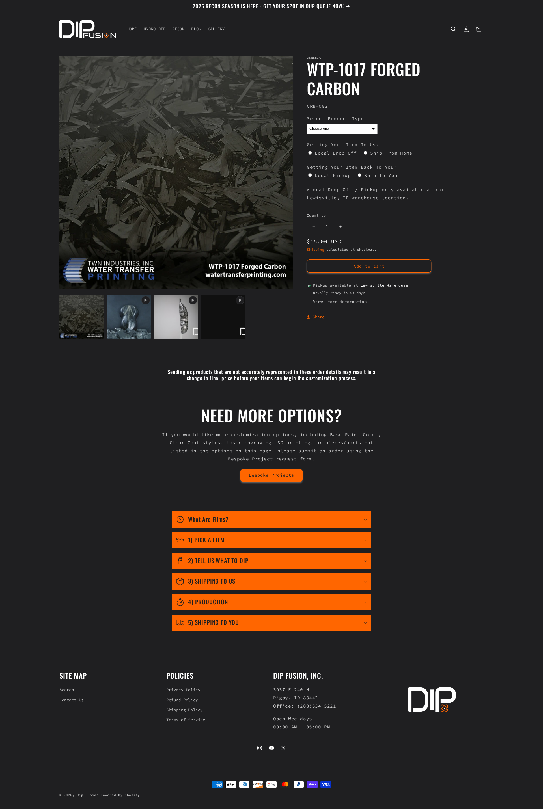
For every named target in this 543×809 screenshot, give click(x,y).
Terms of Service (185, 719)
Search (66, 689)
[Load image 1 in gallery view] (81, 317)
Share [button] (319, 316)
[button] (453, 29)
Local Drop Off (336, 153)
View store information (340, 301)
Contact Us (71, 699)
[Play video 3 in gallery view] (223, 317)
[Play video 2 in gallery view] (176, 317)
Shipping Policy (184, 709)
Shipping (315, 249)
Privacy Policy (183, 689)
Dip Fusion (88, 795)
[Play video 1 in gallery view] (129, 317)
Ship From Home (391, 153)
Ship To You (380, 175)
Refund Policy (182, 699)
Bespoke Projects (271, 475)
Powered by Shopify (120, 795)
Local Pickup (333, 175)
